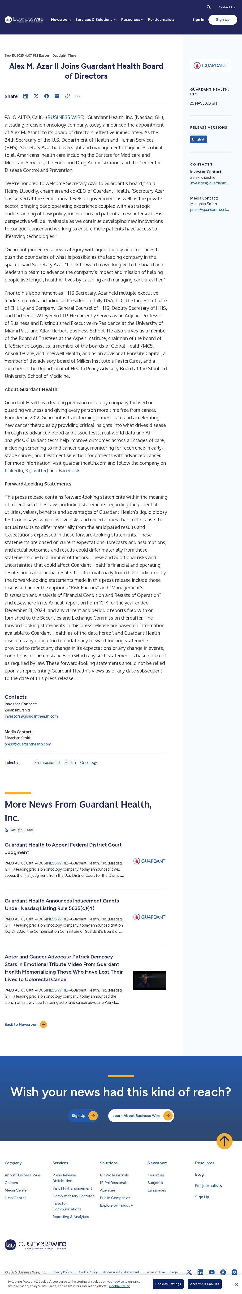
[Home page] (24, 19)
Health (70, 762)
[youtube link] (212, 1272)
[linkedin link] (200, 1272)
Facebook (69, 470)
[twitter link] (189, 1272)
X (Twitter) (36, 470)
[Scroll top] (224, 1141)
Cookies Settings (168, 1284)
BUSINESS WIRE (65, 117)
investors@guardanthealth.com (31, 716)
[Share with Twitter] (36, 96)
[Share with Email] (57, 96)
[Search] (209, 7)
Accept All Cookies (204, 1284)
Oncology (88, 762)
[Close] (236, 1284)
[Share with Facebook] (46, 96)
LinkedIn (14, 470)
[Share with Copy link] (67, 96)
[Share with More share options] (78, 96)
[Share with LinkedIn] (26, 96)
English (198, 139)
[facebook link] (223, 1272)
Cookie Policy (119, 1286)
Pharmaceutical (47, 762)
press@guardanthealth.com (28, 744)
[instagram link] (234, 1272)
